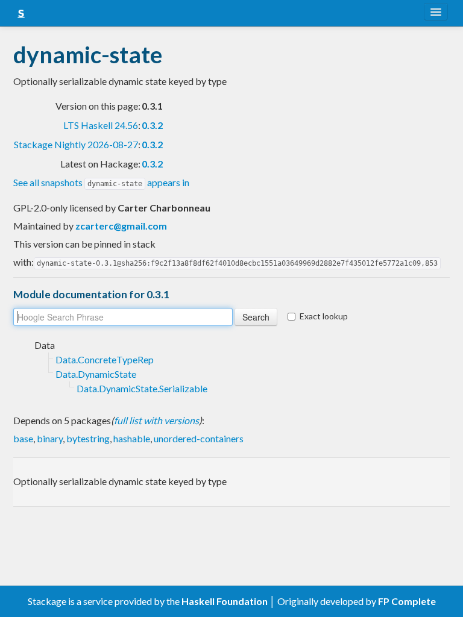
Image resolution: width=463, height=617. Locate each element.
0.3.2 (152, 125)
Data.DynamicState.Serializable (142, 388)
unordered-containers (199, 438)
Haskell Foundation (224, 601)
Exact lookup (324, 316)
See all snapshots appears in (101, 182)
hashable (131, 438)
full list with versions (156, 420)
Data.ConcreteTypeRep (104, 359)
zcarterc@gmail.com (121, 225)
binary (50, 438)
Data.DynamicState (95, 374)
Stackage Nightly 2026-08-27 (76, 144)
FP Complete (407, 601)
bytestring (88, 438)
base (23, 438)
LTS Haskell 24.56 (100, 125)
